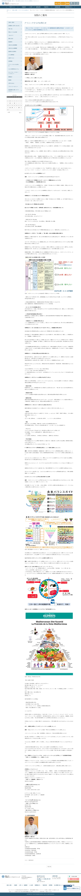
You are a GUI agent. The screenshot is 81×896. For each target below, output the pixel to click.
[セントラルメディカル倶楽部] (73, 881)
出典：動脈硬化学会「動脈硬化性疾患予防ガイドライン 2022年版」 (39, 303)
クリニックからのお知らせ (13, 65)
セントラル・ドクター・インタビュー (13, 73)
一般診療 (23, 7)
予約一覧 (10, 28)
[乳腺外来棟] (73, 879)
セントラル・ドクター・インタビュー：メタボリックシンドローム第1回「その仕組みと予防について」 (47, 169)
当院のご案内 (11, 22)
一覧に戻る (49, 866)
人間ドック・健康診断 (35, 7)
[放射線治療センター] (73, 876)
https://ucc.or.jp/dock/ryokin (30, 811)
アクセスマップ (24, 878)
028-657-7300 (42, 877)
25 (12, 107)
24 (10, 107)
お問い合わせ (11, 83)
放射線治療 (57, 7)
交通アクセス (11, 58)
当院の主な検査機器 (12, 45)
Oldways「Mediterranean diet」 (34, 676)
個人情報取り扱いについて (59, 885)
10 (10, 103)
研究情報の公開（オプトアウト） (13, 90)
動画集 (9, 80)
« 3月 (9, 112)
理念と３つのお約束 (12, 32)
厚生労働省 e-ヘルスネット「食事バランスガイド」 (39, 549)
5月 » (20, 112)
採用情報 (10, 61)
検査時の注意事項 (12, 51)
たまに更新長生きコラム (13, 69)
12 (14, 103)
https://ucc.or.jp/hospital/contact (31, 801)
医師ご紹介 (10, 38)
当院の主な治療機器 (12, 48)
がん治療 (31, 885)
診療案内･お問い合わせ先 (13, 25)
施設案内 (10, 41)
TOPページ (12, 7)
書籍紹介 (10, 76)
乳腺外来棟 (45, 885)
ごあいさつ (10, 35)
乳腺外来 (46, 7)
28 (18, 107)
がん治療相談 (11, 54)
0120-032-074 (42, 881)
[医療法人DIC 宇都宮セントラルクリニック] (11, 876)
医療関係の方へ (69, 7)
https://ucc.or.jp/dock (29, 781)
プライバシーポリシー (13, 86)
